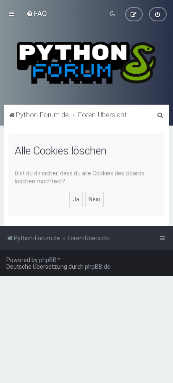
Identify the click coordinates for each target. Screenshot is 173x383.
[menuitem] (36, 13)
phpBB (48, 260)
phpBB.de (97, 266)
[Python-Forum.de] (86, 63)
